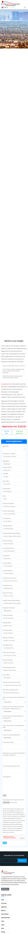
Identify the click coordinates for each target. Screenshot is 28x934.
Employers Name (7, 622)
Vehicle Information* (8, 660)
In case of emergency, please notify (11, 766)
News (2, 928)
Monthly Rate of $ (7, 467)
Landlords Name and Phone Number (11, 533)
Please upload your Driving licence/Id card (13, 799)
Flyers (2, 921)
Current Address (7, 518)
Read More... (5, 889)
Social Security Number (8, 503)
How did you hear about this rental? (11, 682)
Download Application (19, 432)
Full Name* (5, 473)
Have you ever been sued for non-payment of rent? (14, 698)
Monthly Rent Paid (7, 585)
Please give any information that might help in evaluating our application (14, 754)
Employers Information (8, 637)
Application (4, 906)
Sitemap (3, 931)
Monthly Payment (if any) (9, 667)
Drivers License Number (8, 511)
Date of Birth (6, 481)
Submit (22, 860)
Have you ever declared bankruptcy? (12, 734)
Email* (4, 496)
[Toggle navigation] (25, 7)
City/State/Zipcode (7, 525)
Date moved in (6, 555)
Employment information (9, 607)
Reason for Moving (7, 540)
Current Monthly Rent (8, 548)
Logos (2, 924)
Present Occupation (8, 615)
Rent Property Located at (9, 453)
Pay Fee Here (6, 432)
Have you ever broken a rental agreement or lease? (13, 726)
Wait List (3, 910)
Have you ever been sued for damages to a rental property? (13, 717)
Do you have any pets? (8, 742)
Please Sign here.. (7, 776)
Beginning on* (6, 461)
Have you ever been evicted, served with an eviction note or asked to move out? (13, 707)
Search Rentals (5, 914)
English (5, 7)
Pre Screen (3, 903)
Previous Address (7, 563)
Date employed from (8, 645)
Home (2, 899)
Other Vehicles (6, 674)
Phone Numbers (6, 488)
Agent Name (6, 446)
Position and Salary (7, 630)
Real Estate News (5, 917)
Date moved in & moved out (9, 578)
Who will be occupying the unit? (10, 689)
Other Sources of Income (9, 652)
